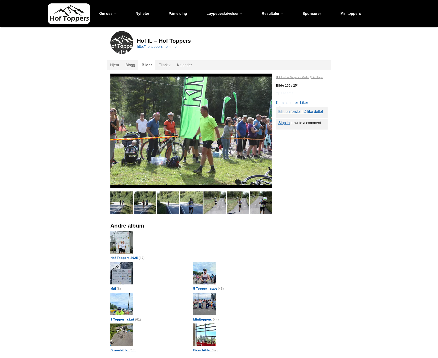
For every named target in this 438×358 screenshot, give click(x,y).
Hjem (114, 65)
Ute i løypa (317, 77)
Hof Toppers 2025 (127, 258)
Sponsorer (311, 14)
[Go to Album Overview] (121, 242)
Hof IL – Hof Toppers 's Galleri (292, 77)
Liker (304, 103)
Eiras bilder (205, 350)
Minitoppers (350, 14)
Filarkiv (164, 65)
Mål (115, 288)
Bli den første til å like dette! (300, 112)
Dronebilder (123, 350)
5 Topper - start (208, 288)
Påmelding (178, 14)
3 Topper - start (125, 319)
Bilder (147, 65)
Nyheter (142, 14)
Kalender (184, 65)
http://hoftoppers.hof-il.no (157, 46)
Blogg (130, 65)
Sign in (284, 123)
